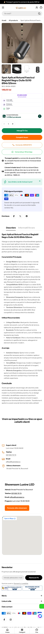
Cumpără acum (22, 137)
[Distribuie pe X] (20, 216)
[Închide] (40, 181)
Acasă (4, 20)
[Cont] (36, 7)
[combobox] (22, 13)
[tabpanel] (22, 322)
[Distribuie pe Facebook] (13, 216)
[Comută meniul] (3, 7)
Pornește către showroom (17, 508)
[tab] (11, 228)
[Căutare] (39, 13)
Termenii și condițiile (21, 583)
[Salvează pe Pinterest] (26, 216)
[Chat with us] (40, 616)
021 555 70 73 (11, 455)
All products (13, 20)
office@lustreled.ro (13, 462)
